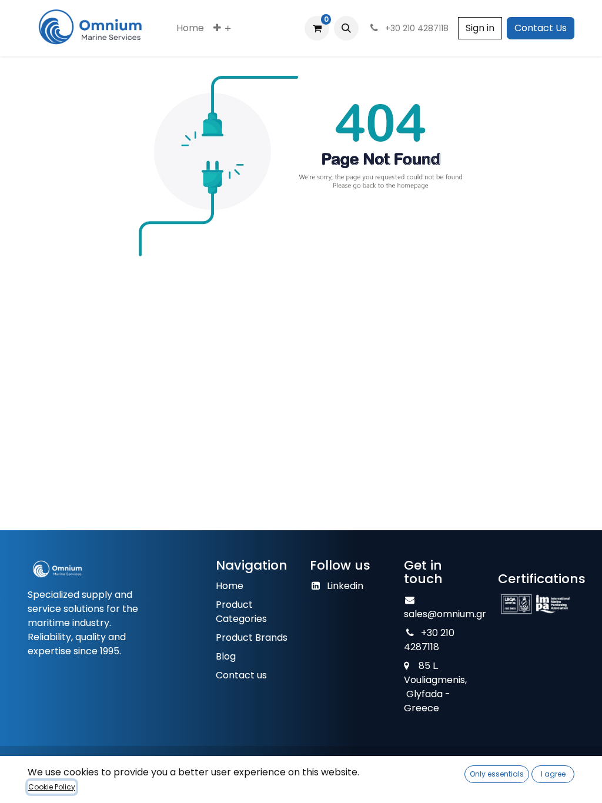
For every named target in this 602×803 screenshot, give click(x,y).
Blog (226, 656)
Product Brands (251, 637)
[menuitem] (190, 28)
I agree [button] (553, 774)
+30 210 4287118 (429, 640)
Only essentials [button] (497, 774)
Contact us (241, 675)
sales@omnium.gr (445, 614)
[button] (346, 28)
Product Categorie (239, 611)
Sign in (480, 28)
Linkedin (345, 586)
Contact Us (540, 28)
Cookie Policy (51, 787)
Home (229, 586)
